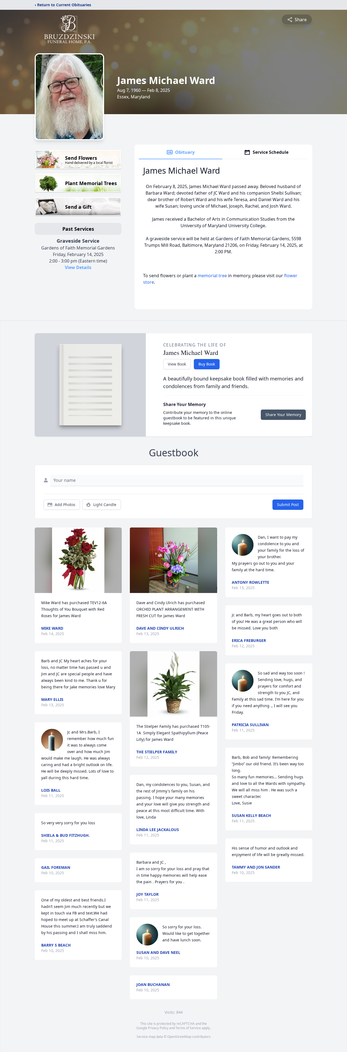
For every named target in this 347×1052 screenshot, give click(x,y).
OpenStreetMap (179, 1036)
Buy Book (206, 364)
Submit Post (288, 504)
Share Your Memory (283, 414)
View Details (78, 267)
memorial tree (212, 276)
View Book (177, 364)
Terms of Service (188, 1028)
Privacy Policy (158, 1028)
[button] (78, 560)
